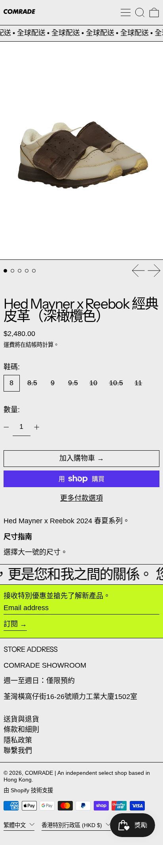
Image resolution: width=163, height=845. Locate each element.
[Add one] (36, 427)
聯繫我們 (18, 751)
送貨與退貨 (21, 719)
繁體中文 (15, 825)
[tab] (5, 271)
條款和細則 (21, 730)
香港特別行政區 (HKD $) (73, 825)
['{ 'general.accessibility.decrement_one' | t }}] (6, 427)
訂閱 (11, 624)
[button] (140, 12)
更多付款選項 (81, 498)
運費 (9, 345)
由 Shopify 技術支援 (28, 790)
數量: (12, 410)
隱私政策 (18, 740)
